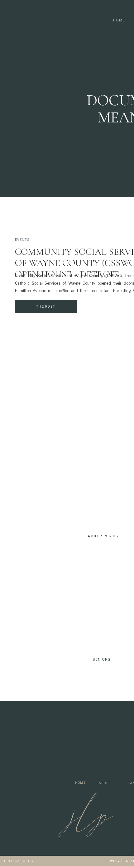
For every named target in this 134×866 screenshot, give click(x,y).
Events (22, 239)
